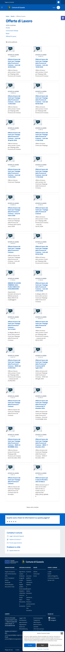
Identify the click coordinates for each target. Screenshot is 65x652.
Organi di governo (10, 572)
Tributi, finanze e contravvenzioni (30, 602)
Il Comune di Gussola (53, 578)
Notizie (35, 572)
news (7, 33)
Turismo (28, 606)
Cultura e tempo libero (21, 597)
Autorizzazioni (23, 589)
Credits (17, 650)
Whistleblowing (23, 629)
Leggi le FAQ (22, 618)
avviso (8, 28)
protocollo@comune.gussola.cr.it (13, 639)
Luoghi (49, 572)
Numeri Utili (51, 580)
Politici (7, 580)
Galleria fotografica (53, 576)
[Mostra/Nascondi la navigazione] (2, 7)
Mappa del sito (9, 650)
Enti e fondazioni (9, 578)
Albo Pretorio (37, 622)
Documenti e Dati (9, 587)
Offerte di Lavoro (11, 36)
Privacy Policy (46, 649)
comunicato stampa (12, 31)
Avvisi (35, 576)
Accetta (30, 645)
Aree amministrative (10, 574)
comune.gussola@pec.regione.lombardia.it (16, 635)
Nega (42, 645)
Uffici (6, 576)
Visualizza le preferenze (56, 645)
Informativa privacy (38, 629)
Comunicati (36, 574)
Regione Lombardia (9, 2)
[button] (63, 18)
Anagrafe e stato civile (21, 580)
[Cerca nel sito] (58, 7)
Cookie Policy (39, 649)
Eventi (49, 574)
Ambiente (21, 576)
